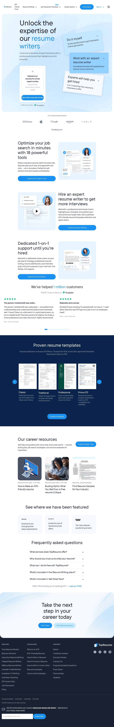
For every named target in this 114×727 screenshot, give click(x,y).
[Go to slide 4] (52, 329)
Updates (56, 677)
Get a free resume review (32, 97)
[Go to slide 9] (62, 329)
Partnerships (58, 673)
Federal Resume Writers (11, 661)
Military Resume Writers (11, 665)
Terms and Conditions (7, 699)
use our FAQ (75, 586)
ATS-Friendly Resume (36, 653)
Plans (4, 689)
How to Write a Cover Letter (38, 665)
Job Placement (8, 685)
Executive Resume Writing (12, 657)
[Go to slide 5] (54, 329)
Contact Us (57, 661)
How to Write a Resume (36, 657)
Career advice (69, 7)
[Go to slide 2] (48, 329)
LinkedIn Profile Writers (11, 669)
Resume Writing (28, 7)
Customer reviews (60, 653)
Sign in (99, 7)
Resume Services (9, 653)
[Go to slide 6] (56, 329)
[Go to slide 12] (68, 329)
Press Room (58, 669)
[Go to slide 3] (50, 329)
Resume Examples (34, 669)
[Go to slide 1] (46, 329)
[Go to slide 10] (64, 329)
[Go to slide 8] (60, 329)
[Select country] (108, 7)
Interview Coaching (10, 677)
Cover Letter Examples (36, 673)
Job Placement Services (49, 7)
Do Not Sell (36, 699)
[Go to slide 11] (66, 329)
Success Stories (59, 657)
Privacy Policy (18, 699)
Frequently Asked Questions (64, 665)
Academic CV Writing (10, 673)
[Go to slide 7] (58, 329)
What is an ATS (33, 649)
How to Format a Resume (37, 661)
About (55, 649)
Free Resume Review (10, 649)
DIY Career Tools (17, 6)
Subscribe (39, 716)
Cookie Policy (27, 699)
